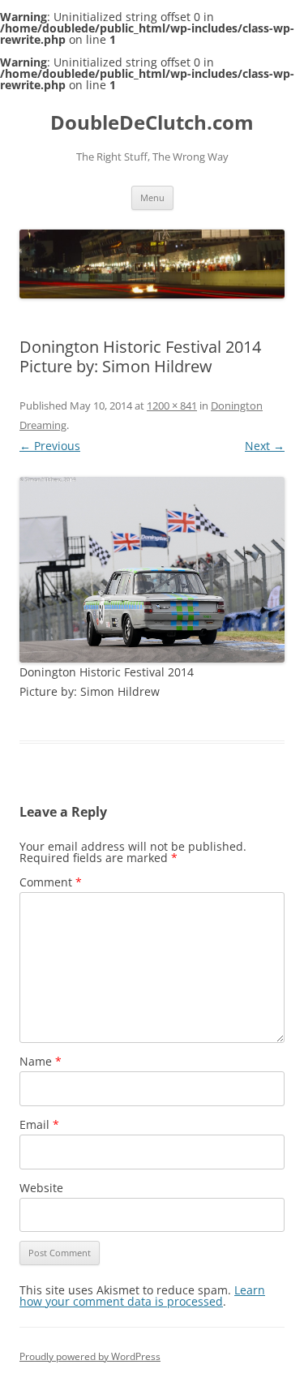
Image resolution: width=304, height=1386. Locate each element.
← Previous (49, 445)
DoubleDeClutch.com (152, 122)
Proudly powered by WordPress (90, 1356)
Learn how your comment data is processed (142, 1295)
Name (40, 1061)
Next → (265, 445)
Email (39, 1124)
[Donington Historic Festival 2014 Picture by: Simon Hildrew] (152, 570)
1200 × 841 (172, 405)
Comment (50, 882)
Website (41, 1187)
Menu (152, 197)
